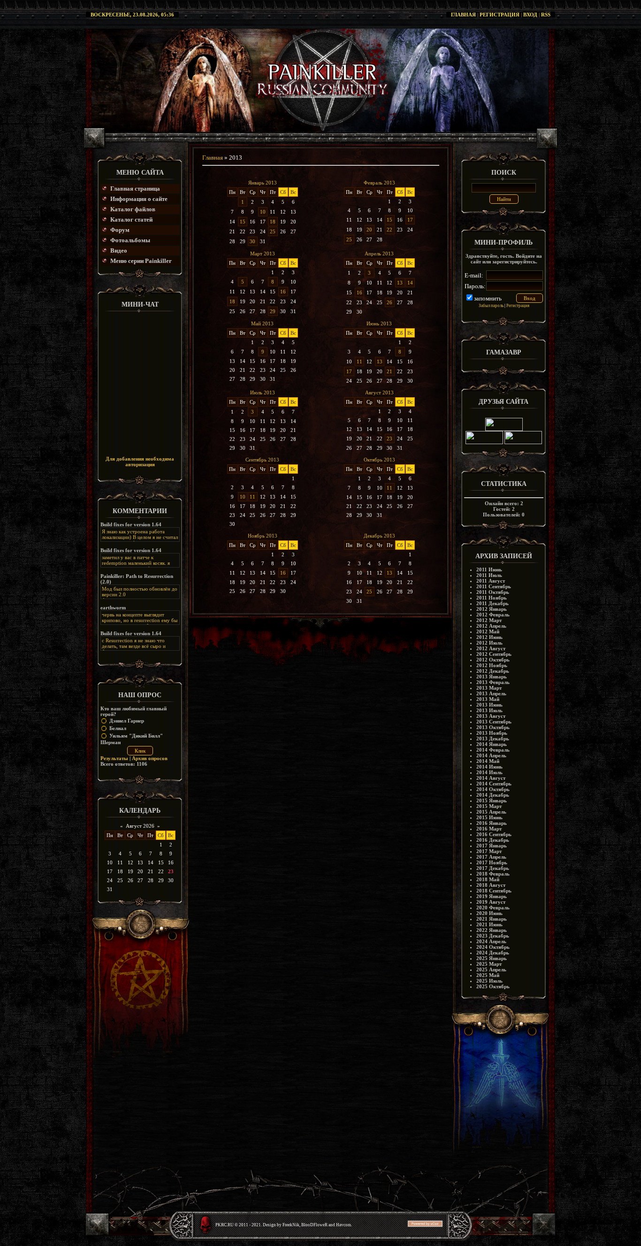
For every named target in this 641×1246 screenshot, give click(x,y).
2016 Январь (491, 823)
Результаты (114, 758)
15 (242, 221)
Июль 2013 (262, 392)
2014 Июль (489, 772)
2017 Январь (491, 845)
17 (410, 220)
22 (389, 229)
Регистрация (499, 14)
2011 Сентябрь (493, 586)
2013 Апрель (491, 693)
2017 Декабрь (492, 868)
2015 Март (489, 806)
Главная (463, 14)
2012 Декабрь (492, 671)
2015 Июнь (489, 817)
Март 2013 (262, 253)
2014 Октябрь (493, 789)
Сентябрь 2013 (262, 459)
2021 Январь (491, 919)
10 (263, 212)
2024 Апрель (491, 941)
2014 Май (487, 761)
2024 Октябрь (493, 947)
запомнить (488, 298)
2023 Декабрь (492, 935)
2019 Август (490, 902)
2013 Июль (489, 710)
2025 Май (487, 975)
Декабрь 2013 (379, 535)
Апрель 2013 (379, 253)
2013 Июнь (489, 705)
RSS (545, 14)
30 (252, 241)
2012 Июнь (489, 637)
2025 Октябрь (493, 986)
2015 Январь (491, 800)
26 (389, 302)
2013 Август (490, 716)
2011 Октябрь (492, 592)
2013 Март (489, 688)
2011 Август (490, 581)
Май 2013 (262, 323)
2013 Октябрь (493, 727)
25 (272, 231)
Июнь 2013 (379, 323)
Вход (530, 14)
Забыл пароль (491, 305)
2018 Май (487, 879)
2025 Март (489, 964)
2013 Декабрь (492, 738)
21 (389, 371)
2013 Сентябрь (493, 721)
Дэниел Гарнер (126, 720)
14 (410, 282)
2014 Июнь (489, 766)
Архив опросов (150, 758)
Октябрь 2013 (379, 459)
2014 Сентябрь (493, 783)
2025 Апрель (491, 969)
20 (369, 229)
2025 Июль (489, 981)
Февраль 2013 (379, 182)
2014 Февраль (493, 750)
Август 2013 (379, 392)
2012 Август (490, 648)
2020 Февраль (493, 907)
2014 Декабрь (492, 795)
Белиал (117, 728)
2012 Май (487, 631)
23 (389, 438)
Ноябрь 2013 (262, 535)
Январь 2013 (262, 182)
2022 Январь (491, 930)
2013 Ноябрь (491, 733)
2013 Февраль (493, 682)
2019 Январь (491, 896)
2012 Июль (489, 643)
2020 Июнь (489, 913)
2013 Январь (491, 676)
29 (272, 311)
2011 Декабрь (492, 603)
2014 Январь (491, 744)
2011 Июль (489, 575)
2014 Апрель (491, 755)
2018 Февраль (493, 874)
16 (283, 291)
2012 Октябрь (493, 659)
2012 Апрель (491, 626)
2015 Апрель (491, 812)
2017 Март (489, 851)
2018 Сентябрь (493, 890)
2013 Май (487, 699)
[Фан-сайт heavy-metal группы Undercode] (504, 429)
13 (400, 282)
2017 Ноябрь (491, 862)
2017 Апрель (491, 857)
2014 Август (490, 778)
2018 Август (490, 885)
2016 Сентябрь (493, 834)
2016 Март (489, 828)
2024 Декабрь (492, 952)
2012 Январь (491, 609)
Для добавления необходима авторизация (140, 461)
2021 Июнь (489, 924)
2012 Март (489, 620)
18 (272, 221)
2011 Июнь (489, 569)
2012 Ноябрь (491, 665)
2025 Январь (491, 958)
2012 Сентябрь (493, 654)
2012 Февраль (493, 614)
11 (359, 361)
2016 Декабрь (492, 840)
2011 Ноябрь (491, 597)
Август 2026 (140, 826)
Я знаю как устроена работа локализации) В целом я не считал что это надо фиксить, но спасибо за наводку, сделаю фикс (140, 540)
